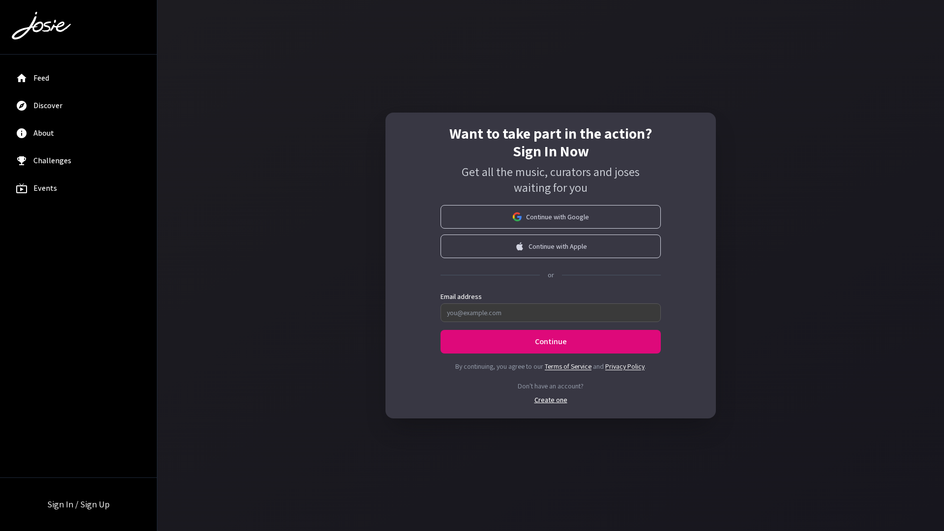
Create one (550, 399)
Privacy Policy (625, 366)
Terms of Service (568, 366)
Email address (461, 296)
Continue (551, 341)
